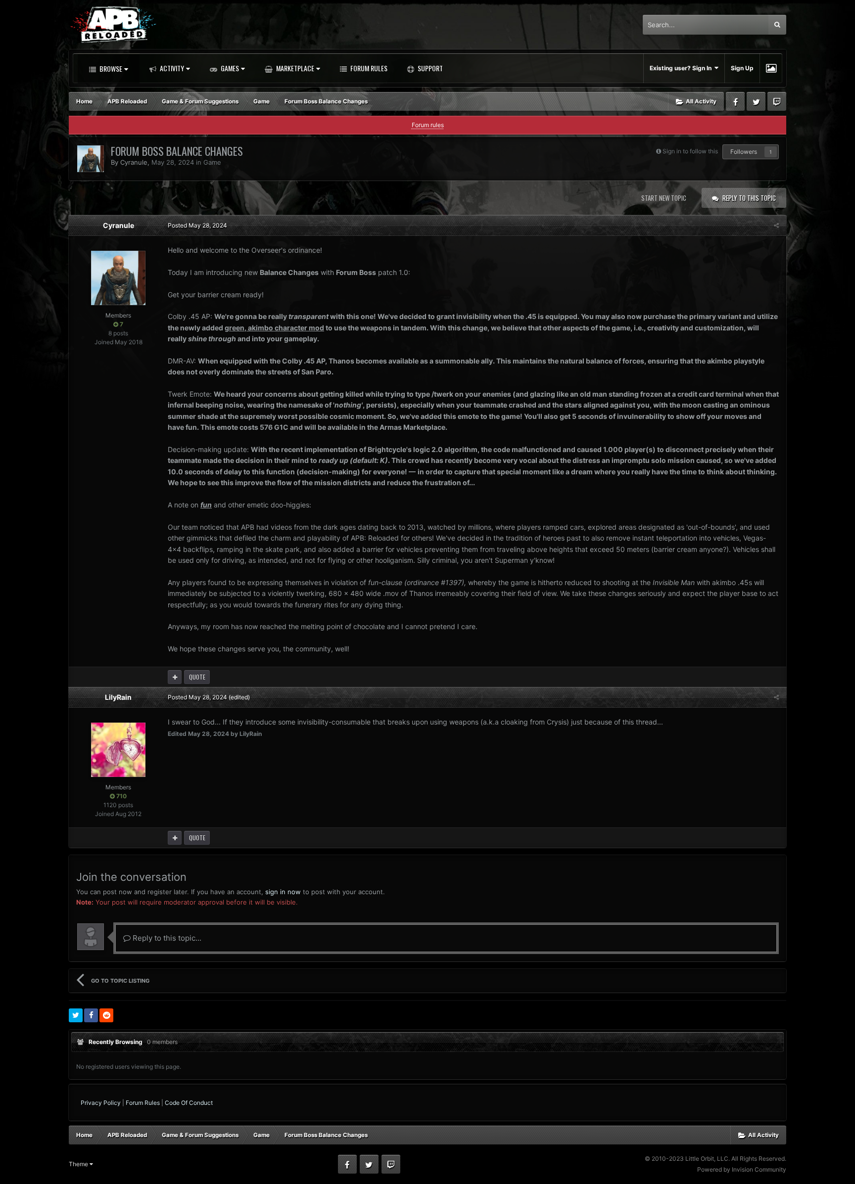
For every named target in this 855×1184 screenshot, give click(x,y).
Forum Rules (368, 68)
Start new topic (663, 198)
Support (429, 68)
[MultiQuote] (175, 677)
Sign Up (742, 68)
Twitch (776, 101)
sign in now (283, 892)
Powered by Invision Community (741, 1169)
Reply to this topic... (166, 938)
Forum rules (428, 125)
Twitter (756, 101)
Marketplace (294, 68)
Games (229, 68)
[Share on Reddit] (106, 1015)
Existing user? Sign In (682, 68)
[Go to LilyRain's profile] (118, 750)
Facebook (735, 101)
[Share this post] (776, 225)
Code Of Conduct (189, 1102)
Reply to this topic (749, 198)
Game (212, 162)
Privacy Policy (101, 1102)
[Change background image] (771, 68)
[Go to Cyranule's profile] (90, 158)
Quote (197, 677)
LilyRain (118, 697)
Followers (743, 151)
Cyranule (133, 162)
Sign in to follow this (690, 151)
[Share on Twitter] (76, 1015)
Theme (79, 1164)
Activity (171, 68)
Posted (197, 225)
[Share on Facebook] (91, 1015)
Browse (110, 68)
